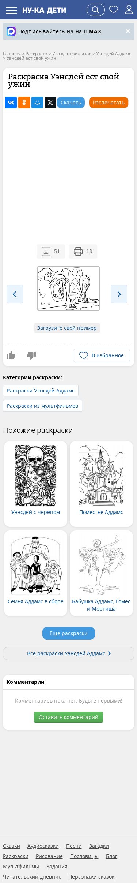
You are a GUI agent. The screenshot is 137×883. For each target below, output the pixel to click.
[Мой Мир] (37, 102)
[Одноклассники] (24, 102)
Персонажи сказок (91, 876)
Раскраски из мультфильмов (42, 405)
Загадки (99, 846)
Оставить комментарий (68, 717)
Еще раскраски (69, 633)
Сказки (11, 846)
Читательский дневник (32, 876)
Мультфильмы (21, 866)
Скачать (71, 102)
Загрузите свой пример (67, 327)
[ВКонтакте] (11, 102)
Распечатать (109, 102)
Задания (57, 866)
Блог (111, 856)
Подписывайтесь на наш (60, 31)
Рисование (49, 856)
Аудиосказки (43, 846)
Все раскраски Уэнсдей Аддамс (66, 653)
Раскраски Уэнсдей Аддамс (41, 390)
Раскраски (15, 856)
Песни (74, 846)
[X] (50, 102)
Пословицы (84, 856)
